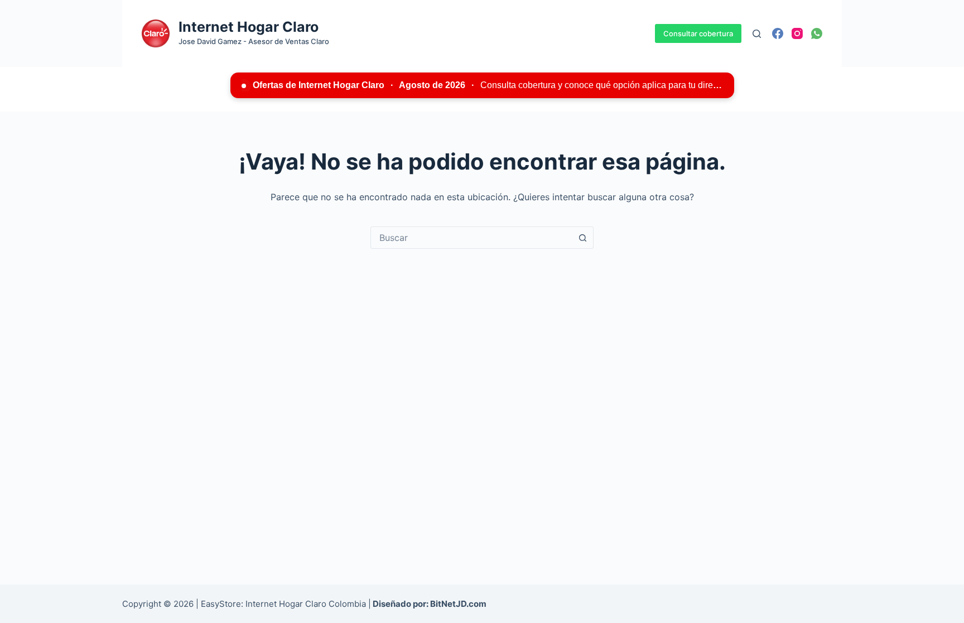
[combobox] (471, 237)
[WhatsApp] (816, 33)
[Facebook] (777, 33)
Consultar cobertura (698, 33)
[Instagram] (797, 33)
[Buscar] (757, 34)
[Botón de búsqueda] (582, 237)
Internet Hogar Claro (249, 26)
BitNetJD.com (458, 603)
